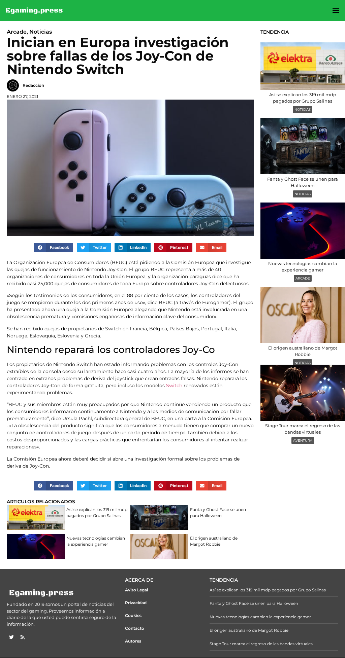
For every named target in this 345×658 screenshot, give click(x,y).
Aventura (302, 440)
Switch (174, 385)
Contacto (134, 628)
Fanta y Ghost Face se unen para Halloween (218, 512)
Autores (133, 641)
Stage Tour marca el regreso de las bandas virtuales (261, 643)
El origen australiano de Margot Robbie (214, 541)
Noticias (302, 109)
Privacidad (136, 602)
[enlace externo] (11, 637)
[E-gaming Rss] (22, 637)
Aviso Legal (136, 589)
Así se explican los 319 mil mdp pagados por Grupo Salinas (96, 512)
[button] (336, 10)
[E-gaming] (34, 10)
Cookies (133, 615)
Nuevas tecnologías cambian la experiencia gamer (95, 541)
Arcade (302, 278)
